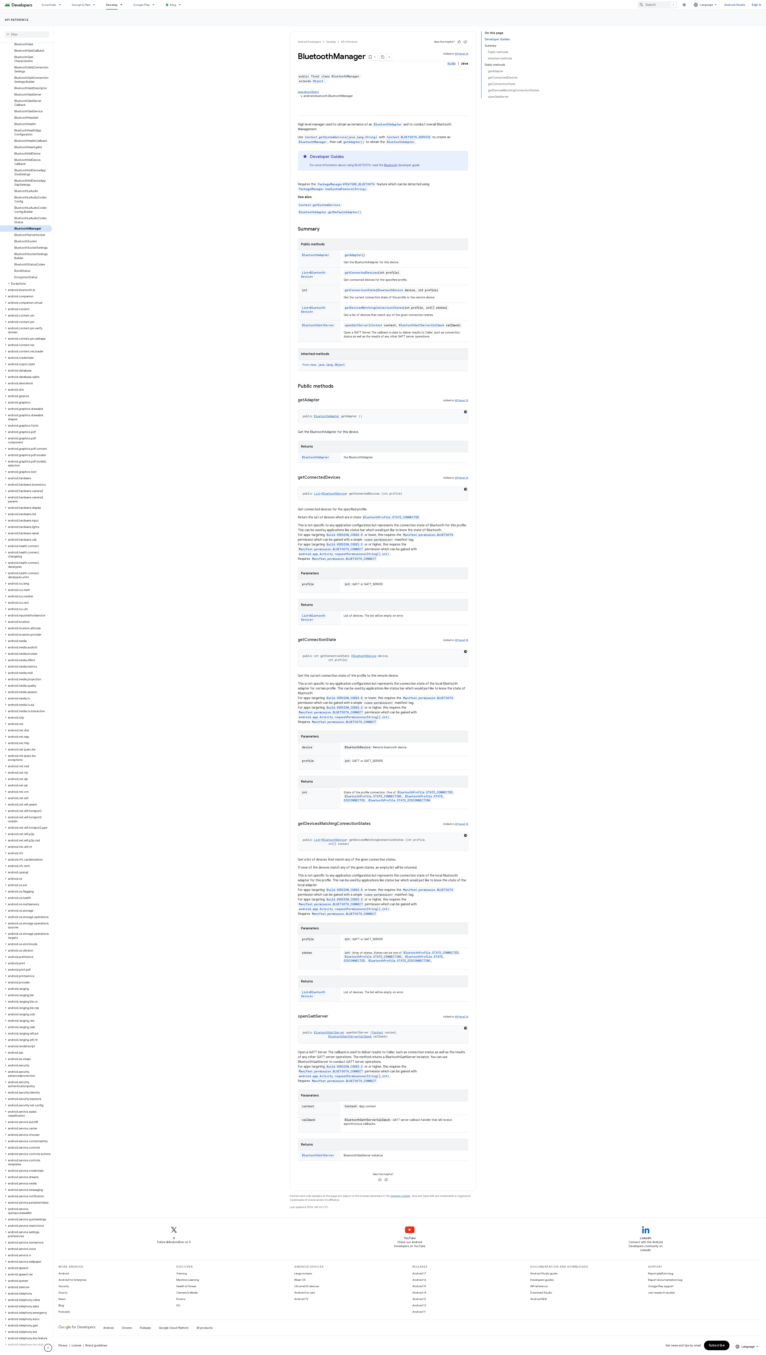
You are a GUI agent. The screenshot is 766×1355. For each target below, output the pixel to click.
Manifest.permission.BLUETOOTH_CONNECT (331, 549)
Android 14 (419, 1292)
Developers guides (542, 1280)
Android (63, 1273)
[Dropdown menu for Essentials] (61, 5)
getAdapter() (353, 142)
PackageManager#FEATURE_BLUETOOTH (346, 184)
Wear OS (300, 1280)
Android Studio (734, 5)
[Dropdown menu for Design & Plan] (95, 5)
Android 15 (419, 1286)
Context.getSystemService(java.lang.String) (341, 137)
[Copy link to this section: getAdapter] (324, 400)
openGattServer (357, 325)
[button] (26, 283)
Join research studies (661, 1292)
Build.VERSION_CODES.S (345, 544)
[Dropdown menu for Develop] (123, 5)
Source (62, 1292)
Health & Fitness (186, 1286)
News (61, 1299)
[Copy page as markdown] (383, 57)
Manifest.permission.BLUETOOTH (428, 535)
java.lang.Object (308, 92)
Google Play (141, 5)
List (305, 272)
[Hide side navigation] (48, 1348)
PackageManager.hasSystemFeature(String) (332, 189)
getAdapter (353, 255)
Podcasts (64, 1312)
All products (204, 1328)
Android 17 (419, 1273)
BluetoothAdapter (388, 124)
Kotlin (451, 64)
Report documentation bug (665, 1280)
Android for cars (304, 1292)
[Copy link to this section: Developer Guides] (348, 157)
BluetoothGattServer (318, 325)
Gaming (181, 1273)
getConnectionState (360, 290)
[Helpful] (459, 42)
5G (178, 1305)
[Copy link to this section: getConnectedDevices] (344, 477)
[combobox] (657, 4)
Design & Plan (81, 5)
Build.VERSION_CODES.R (345, 535)
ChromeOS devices (306, 1286)
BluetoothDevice (390, 290)
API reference (17, 20)
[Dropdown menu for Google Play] (155, 5)
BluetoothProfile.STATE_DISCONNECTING (399, 800)
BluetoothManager (313, 142)
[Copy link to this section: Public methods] (338, 386)
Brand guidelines (96, 1345)
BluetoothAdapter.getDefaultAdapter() (330, 212)
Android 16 (419, 1280)
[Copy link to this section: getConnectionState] (340, 640)
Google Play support (660, 1286)
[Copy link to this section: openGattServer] (332, 1016)
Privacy (180, 1299)
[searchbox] (27, 34)
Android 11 (419, 1312)
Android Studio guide (543, 1273)
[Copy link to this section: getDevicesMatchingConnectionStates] (375, 823)
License (76, 1345)
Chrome (127, 1328)
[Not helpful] (465, 42)
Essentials (49, 5)
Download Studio (541, 1292)
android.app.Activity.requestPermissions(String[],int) (344, 554)
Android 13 (419, 1299)
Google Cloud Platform (174, 1328)
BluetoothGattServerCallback (421, 325)
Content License (400, 1196)
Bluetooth (390, 165)
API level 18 (461, 53)
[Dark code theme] (465, 411)
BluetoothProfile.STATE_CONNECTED (391, 517)
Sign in (756, 5)
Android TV (301, 1299)
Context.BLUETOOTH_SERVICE (408, 137)
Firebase (145, 1328)
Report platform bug (660, 1273)
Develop (112, 5)
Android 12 (419, 1305)
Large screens (303, 1273)
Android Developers (309, 41)
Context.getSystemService (319, 205)
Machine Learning (187, 1280)
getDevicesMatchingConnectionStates (374, 308)
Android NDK (538, 1299)
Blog (173, 5)
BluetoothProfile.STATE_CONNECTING (373, 796)
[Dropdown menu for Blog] (181, 5)
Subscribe (717, 1345)
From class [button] (324, 365)
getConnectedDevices (361, 272)
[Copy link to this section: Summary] (324, 229)
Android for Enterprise (72, 1280)
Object (318, 81)
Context (376, 325)
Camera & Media (187, 1292)
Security (63, 1286)
